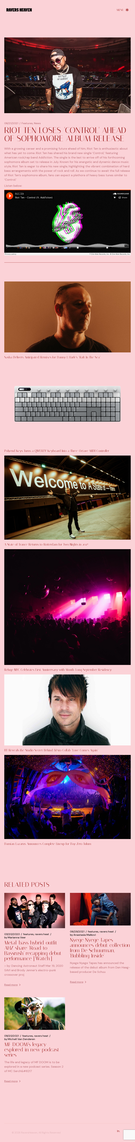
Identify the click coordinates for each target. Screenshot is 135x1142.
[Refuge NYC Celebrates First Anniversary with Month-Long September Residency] (67, 607)
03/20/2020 (12, 934)
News (37, 123)
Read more (11, 984)
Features (27, 123)
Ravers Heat (42, 934)
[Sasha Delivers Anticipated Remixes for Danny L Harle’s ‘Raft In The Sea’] (67, 316)
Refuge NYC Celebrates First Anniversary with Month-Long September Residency (58, 670)
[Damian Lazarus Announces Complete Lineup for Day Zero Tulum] (67, 797)
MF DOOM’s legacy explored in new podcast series (31, 1049)
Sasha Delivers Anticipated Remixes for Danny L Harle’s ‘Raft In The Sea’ (52, 357)
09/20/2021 (11, 1036)
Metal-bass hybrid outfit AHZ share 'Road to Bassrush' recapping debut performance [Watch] (33, 951)
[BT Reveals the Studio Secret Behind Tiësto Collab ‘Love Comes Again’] (67, 709)
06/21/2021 (11, 123)
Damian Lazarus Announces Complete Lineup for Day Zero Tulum (47, 844)
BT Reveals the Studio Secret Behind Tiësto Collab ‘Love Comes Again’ (51, 750)
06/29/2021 (77, 931)
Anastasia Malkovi (83, 935)
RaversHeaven (29, 1132)
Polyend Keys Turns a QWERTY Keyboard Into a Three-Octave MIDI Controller (56, 451)
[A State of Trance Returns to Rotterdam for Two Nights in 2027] (67, 498)
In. (118, 1131)
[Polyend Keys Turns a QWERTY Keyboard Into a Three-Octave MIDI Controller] (67, 404)
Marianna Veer (15, 937)
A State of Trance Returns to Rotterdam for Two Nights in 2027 (46, 544)
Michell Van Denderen (19, 1039)
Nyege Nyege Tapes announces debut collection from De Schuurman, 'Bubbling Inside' (100, 948)
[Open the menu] (123, 9)
